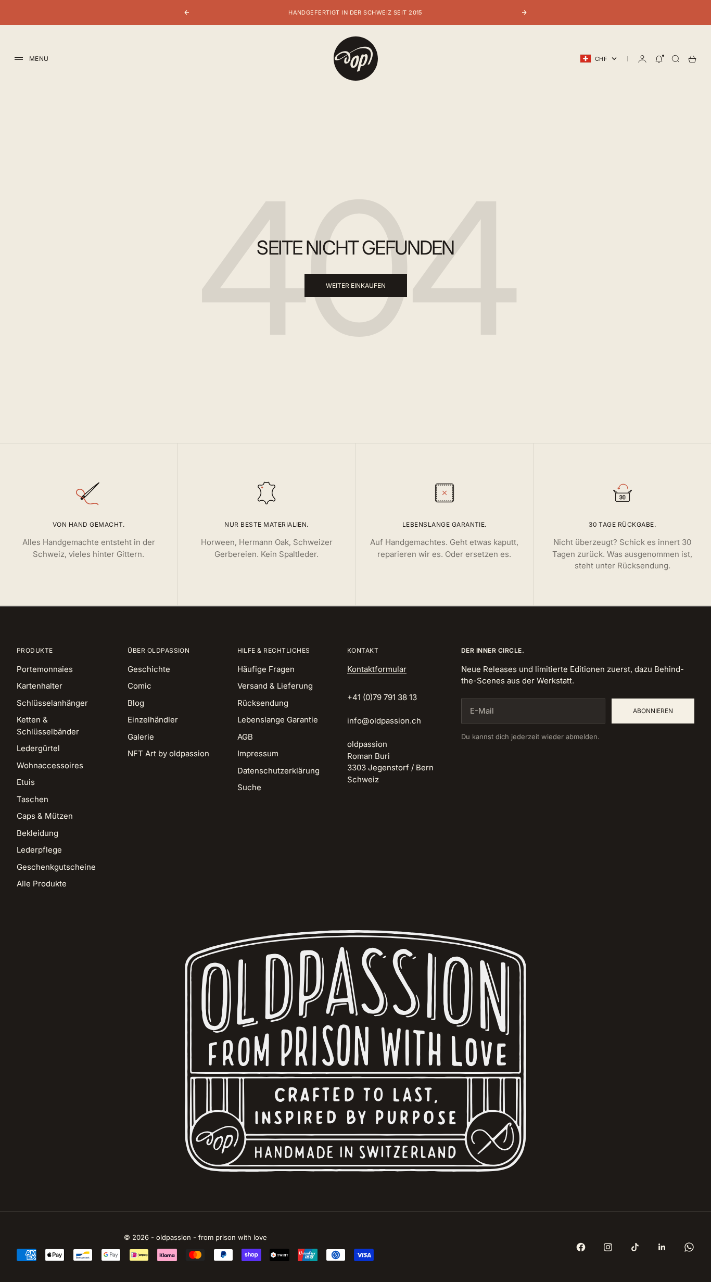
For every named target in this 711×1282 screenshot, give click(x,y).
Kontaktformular (377, 669)
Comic (139, 686)
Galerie (141, 737)
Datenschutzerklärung (278, 771)
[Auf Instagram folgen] (608, 1247)
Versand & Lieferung (275, 686)
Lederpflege (39, 850)
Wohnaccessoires (50, 765)
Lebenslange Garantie (277, 720)
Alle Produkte (42, 883)
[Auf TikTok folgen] (635, 1247)
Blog (136, 703)
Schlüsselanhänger (52, 703)
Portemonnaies (45, 669)
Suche (249, 787)
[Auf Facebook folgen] (581, 1247)
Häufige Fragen (266, 669)
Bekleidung (37, 833)
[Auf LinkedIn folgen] (662, 1247)
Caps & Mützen (45, 816)
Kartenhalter (39, 686)
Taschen (32, 799)
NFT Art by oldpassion (168, 753)
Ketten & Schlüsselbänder (48, 726)
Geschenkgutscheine (56, 867)
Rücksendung (262, 703)
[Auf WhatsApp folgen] (689, 1247)
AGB (245, 737)
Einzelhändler (153, 720)
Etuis (26, 782)
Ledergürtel (38, 748)
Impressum (257, 753)
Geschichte (149, 669)
